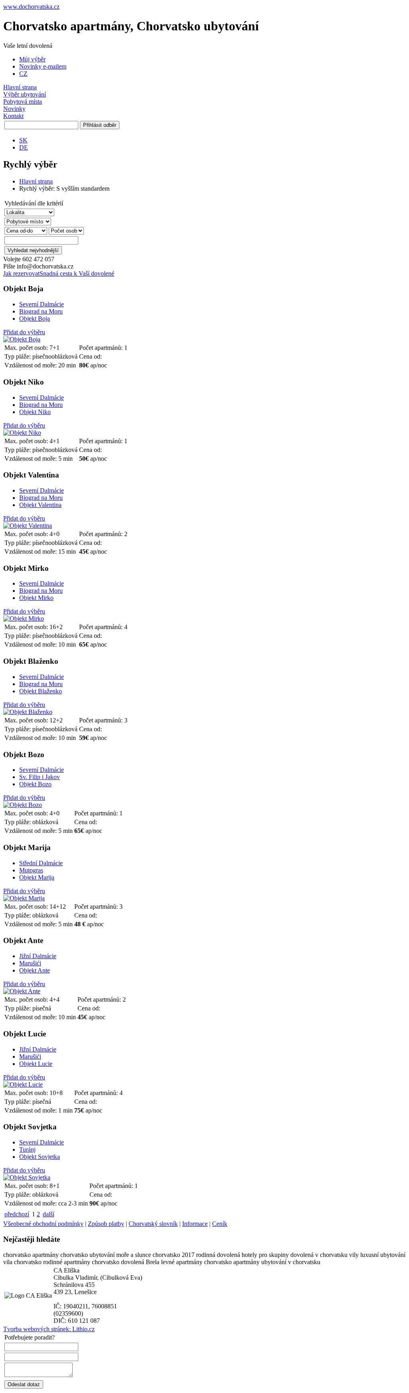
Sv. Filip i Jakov (39, 776)
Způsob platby (106, 1223)
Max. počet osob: (27, 347)
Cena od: (90, 356)
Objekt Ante (34, 970)
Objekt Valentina (40, 504)
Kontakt (13, 115)
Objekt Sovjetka (39, 1156)
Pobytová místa (22, 101)
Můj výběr (32, 59)
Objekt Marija (36, 877)
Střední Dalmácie (41, 863)
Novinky (14, 108)
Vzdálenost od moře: (31, 365)
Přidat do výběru (24, 332)
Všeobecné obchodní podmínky (43, 1223)
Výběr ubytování (24, 94)
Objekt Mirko (36, 597)
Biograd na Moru (41, 311)
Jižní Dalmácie (37, 956)
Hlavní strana (20, 87)
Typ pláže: (18, 356)
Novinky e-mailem (42, 66)
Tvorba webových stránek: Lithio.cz (49, 1329)
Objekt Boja (34, 318)
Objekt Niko (35, 411)
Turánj (27, 1149)
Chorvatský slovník (153, 1223)
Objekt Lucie (35, 1063)
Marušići (30, 963)
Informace (195, 1223)
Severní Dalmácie (41, 304)
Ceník (219, 1223)
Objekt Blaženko (40, 691)
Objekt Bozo (35, 784)
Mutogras (31, 870)
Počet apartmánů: (101, 347)
